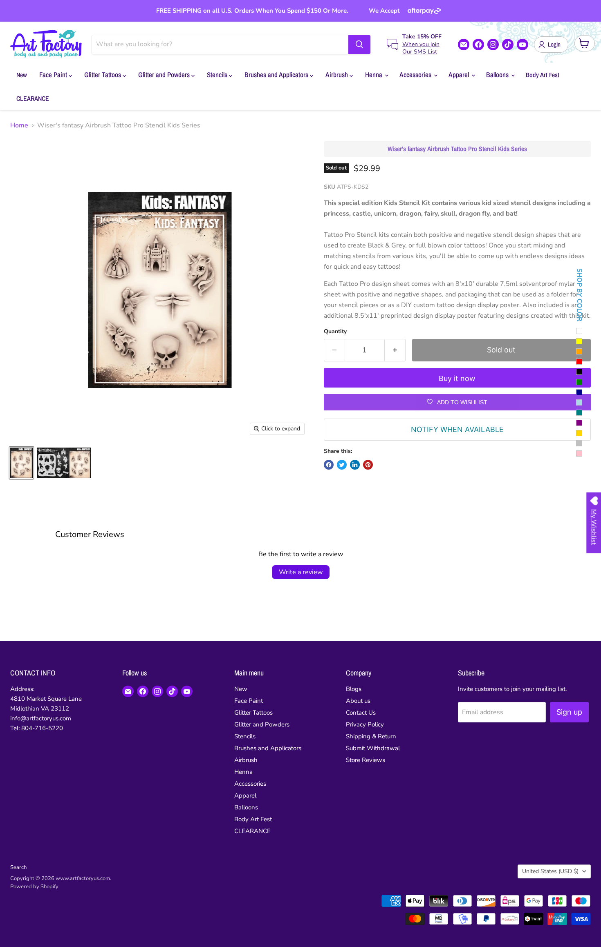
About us (358, 701)
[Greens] (579, 382)
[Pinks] (579, 453)
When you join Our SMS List (421, 48)
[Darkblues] (579, 392)
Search (18, 867)
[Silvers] (579, 443)
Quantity (335, 331)
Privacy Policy (365, 724)
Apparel (460, 74)
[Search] (359, 44)
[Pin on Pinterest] (368, 465)
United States (550, 871)
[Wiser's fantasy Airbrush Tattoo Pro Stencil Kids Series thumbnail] (21, 463)
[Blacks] (579, 372)
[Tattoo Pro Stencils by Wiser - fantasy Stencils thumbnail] (64, 463)
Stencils (218, 74)
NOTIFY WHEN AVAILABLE (457, 429)
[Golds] (579, 433)
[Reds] (579, 362)
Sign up (569, 712)
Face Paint (54, 74)
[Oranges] (579, 351)
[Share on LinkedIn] (355, 465)
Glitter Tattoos (103, 74)
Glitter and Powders (164, 74)
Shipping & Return (371, 736)
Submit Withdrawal (373, 748)
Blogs (353, 689)
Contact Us (361, 713)
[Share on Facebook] (329, 465)
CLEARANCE (32, 98)
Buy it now (457, 378)
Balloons (498, 74)
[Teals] (579, 413)
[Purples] (579, 423)
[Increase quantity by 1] (395, 350)
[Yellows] (579, 341)
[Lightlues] (579, 402)
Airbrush (337, 74)
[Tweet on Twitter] (342, 465)
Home (19, 125)
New (21, 74)
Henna (374, 74)
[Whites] (579, 331)
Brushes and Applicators (277, 74)
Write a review (301, 572)
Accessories (416, 74)
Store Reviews (365, 760)
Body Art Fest (542, 74)
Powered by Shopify (34, 886)
